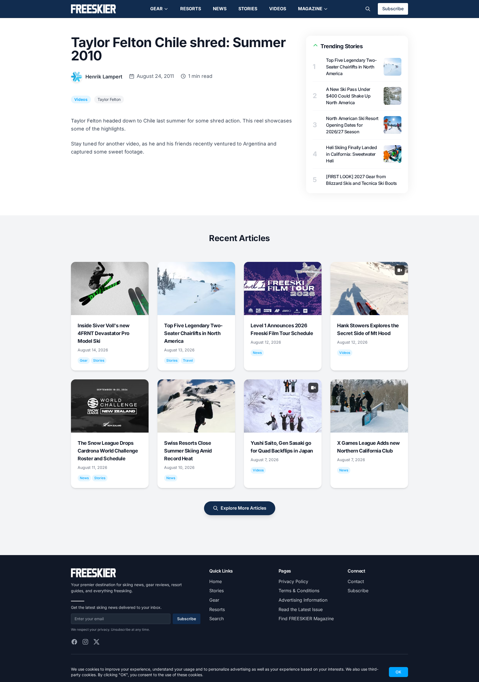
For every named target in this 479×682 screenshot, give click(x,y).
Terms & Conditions (299, 590)
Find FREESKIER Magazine (306, 618)
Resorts (190, 8)
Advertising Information (303, 600)
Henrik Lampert (103, 77)
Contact (356, 581)
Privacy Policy (293, 581)
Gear (156, 8)
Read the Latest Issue (301, 609)
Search (216, 618)
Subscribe (393, 8)
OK (398, 672)
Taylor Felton (109, 99)
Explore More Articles (243, 508)
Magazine (310, 8)
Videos (277, 8)
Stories (247, 8)
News (219, 8)
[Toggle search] (367, 8)
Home (215, 581)
